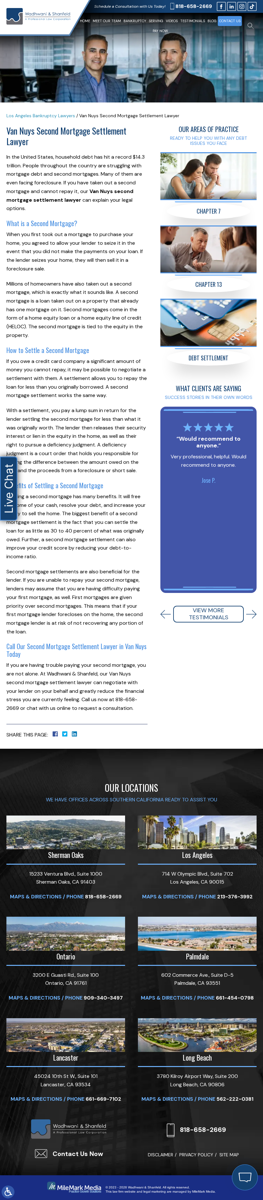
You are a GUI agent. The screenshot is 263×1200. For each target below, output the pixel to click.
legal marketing (154, 1191)
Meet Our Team (107, 21)
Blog (212, 21)
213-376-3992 (235, 896)
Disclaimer (160, 1155)
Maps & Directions (36, 896)
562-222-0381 (234, 1099)
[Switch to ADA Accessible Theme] (8, 1192)
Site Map (229, 1155)
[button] (165, 614)
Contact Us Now (78, 1154)
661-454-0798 (235, 997)
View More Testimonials (208, 613)
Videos (172, 21)
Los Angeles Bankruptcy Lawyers (40, 116)
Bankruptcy (134, 21)
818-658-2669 (193, 6)
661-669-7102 (103, 1099)
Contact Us (230, 21)
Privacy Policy (196, 1155)
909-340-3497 (103, 997)
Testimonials (192, 21)
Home (85, 21)
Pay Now (160, 31)
